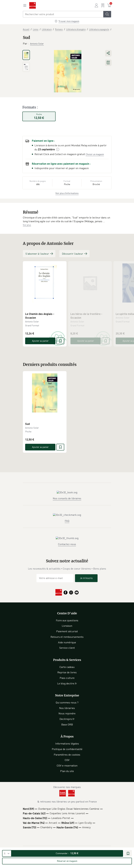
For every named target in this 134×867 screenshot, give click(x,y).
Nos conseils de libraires (67, 498)
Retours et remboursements (67, 636)
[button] (67, 219)
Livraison (67, 625)
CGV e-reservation (67, 765)
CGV (67, 760)
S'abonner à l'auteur (37, 253)
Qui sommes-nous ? (67, 702)
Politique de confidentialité (67, 749)
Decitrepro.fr (67, 719)
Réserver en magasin (67, 861)
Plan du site (67, 771)
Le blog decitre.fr (67, 683)
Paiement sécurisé (67, 631)
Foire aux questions (67, 620)
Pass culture (67, 677)
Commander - (67, 853)
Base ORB (67, 724)
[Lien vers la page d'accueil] (32, 5)
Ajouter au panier (40, 340)
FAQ (67, 520)
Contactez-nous (67, 544)
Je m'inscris (86, 578)
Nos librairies (67, 708)
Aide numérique (67, 642)
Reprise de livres (67, 672)
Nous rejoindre (67, 713)
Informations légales (67, 743)
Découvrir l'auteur (72, 253)
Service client (67, 647)
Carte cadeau (67, 667)
